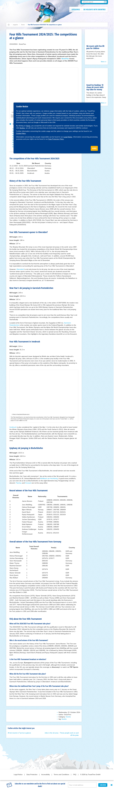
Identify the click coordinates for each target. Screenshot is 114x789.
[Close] (111, 785)
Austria (64, 719)
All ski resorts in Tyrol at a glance (19, 733)
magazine (15, 25)
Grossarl (28, 483)
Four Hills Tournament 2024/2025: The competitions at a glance (45, 25)
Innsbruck (12, 427)
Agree (28, 126)
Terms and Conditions (62, 774)
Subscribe (103, 785)
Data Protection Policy (56, 139)
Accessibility (45, 774)
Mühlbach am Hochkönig (49, 478)
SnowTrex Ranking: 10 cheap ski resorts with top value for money (94, 87)
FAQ (75, 774)
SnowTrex (65, 58)
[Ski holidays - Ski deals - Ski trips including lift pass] (9, 24)
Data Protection (32, 774)
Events (23, 25)
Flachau (19, 483)
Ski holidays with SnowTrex (94, 9)
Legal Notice (67, 137)
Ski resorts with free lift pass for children (95, 47)
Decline (22, 128)
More (103, 62)
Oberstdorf (20, 269)
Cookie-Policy (21, 133)
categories (76, 9)
